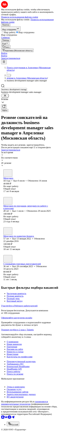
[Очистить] (5, 95)
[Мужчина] (7, 173)
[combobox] (14, 89)
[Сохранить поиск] (4, 106)
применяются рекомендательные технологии (24, 402)
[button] (4, 53)
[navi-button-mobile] (4, 62)
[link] (6, 47)
